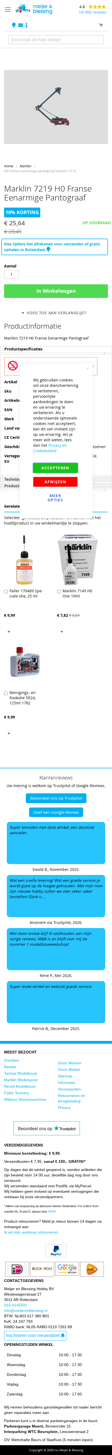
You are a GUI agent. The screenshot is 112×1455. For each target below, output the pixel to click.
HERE (52, 1211)
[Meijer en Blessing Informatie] (26, 25)
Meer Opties (55, 498)
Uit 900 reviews (93, 12)
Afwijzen (55, 481)
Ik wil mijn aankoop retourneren (31, 1232)
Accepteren (55, 467)
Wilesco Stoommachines (25, 1099)
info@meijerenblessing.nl (25, 1310)
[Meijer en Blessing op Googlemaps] (14, 25)
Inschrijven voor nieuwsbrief (33, 1335)
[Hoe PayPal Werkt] (56, 1256)
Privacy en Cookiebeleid (50, 448)
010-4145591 (15, 1305)
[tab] (56, 349)
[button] (9, 631)
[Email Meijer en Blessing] (21, 25)
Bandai (10, 1067)
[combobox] (56, 39)
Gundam (11, 1060)
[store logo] (33, 9)
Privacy (64, 1107)
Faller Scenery (16, 1093)
